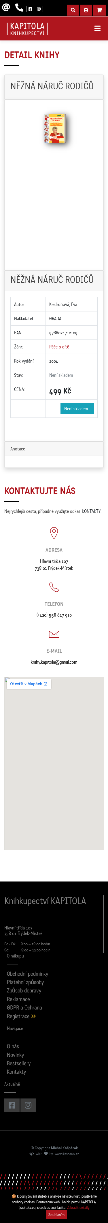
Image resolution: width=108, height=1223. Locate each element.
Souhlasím (56, 1214)
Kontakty (16, 1072)
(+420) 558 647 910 (54, 615)
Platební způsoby (25, 983)
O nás (13, 1047)
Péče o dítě (59, 347)
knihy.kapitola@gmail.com (54, 662)
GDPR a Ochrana (24, 1008)
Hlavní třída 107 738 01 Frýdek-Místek (54, 564)
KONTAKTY (91, 511)
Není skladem (77, 408)
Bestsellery (19, 1064)
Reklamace (18, 1000)
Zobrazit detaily (78, 1207)
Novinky (15, 1055)
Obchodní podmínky (27, 974)
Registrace (19, 1017)
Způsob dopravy (24, 991)
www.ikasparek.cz (67, 1154)
